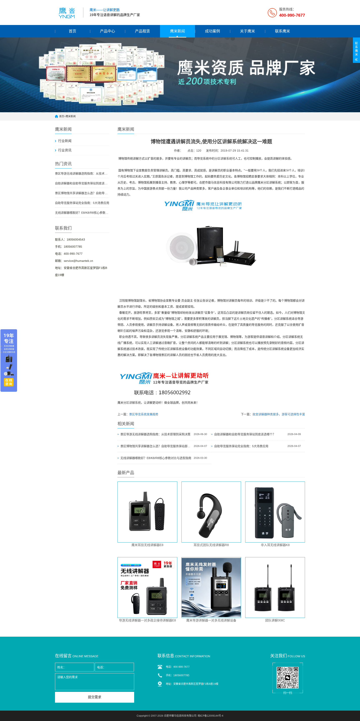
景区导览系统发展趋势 (143, 414)
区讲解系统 (133, 402)
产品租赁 (142, 31)
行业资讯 (64, 150)
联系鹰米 (282, 31)
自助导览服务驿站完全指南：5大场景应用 (82, 203)
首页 (72, 31)
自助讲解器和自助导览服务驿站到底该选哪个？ (82, 183)
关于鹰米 (247, 31)
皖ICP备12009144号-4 (210, 715)
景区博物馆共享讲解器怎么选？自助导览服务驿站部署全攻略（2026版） (82, 193)
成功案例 (212, 31)
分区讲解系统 (223, 158)
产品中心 (107, 31)
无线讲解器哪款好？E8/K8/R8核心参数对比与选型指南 (82, 212)
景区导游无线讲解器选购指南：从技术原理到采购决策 (82, 173)
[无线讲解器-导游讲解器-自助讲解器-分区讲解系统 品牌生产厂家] (67, 12)
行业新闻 (64, 141)
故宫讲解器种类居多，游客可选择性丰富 (278, 414)
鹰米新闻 (177, 31)
